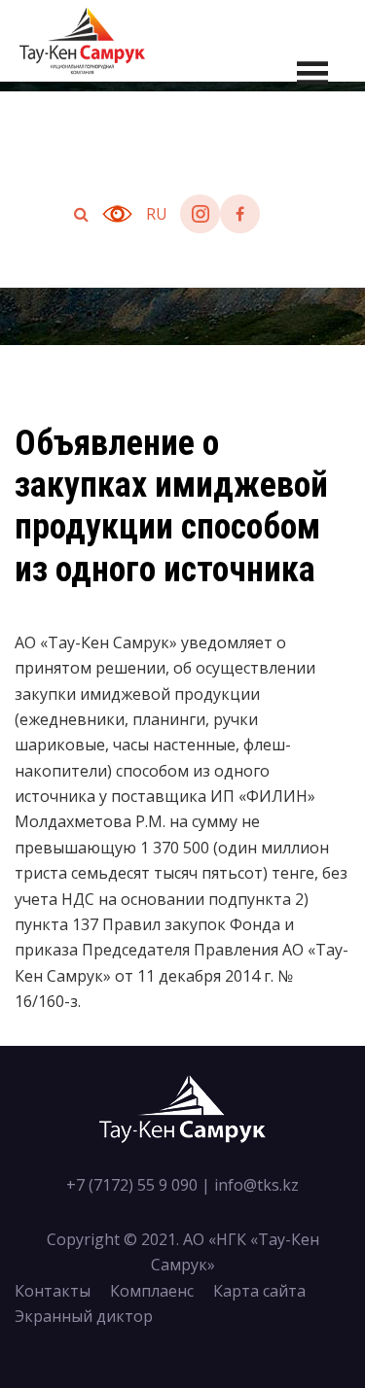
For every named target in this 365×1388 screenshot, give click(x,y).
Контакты (53, 1290)
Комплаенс (152, 1290)
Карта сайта (259, 1290)
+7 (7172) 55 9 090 (132, 1185)
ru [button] (156, 214)
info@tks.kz (256, 1185)
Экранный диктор (84, 1316)
